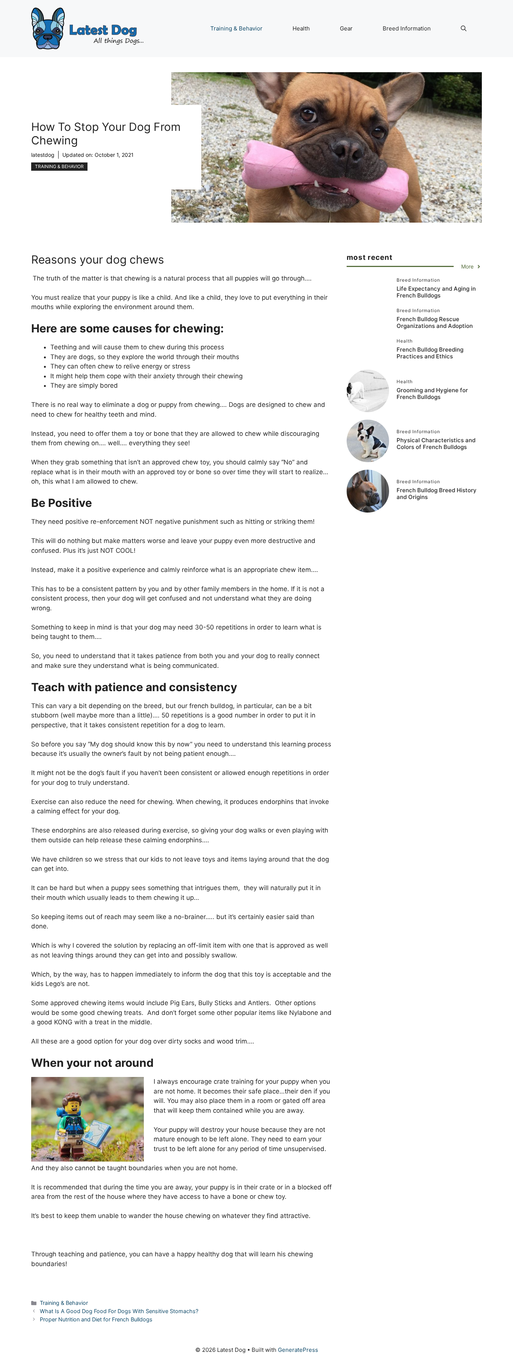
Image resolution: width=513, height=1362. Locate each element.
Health (301, 28)
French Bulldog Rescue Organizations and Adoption (435, 323)
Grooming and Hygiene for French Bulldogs (432, 393)
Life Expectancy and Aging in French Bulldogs (436, 292)
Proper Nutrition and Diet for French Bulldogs (96, 1319)
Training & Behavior (236, 28)
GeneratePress (298, 1349)
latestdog (42, 155)
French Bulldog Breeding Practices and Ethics (430, 353)
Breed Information (407, 28)
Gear (346, 28)
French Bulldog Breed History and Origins (437, 494)
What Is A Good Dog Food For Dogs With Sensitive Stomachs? (119, 1311)
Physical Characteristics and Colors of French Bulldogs (436, 443)
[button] (463, 28)
